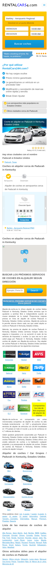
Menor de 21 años (39, 561)
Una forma (6, 561)
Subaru (18, 545)
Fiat (3, 538)
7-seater (33, 514)
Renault (39, 542)
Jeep (41, 538)
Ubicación (24, 559)
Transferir (20, 561)
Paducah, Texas (11, 162)
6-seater (26, 514)
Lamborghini (7, 540)
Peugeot (25, 542)
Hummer (20, 538)
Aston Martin (17, 533)
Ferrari (43, 535)
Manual (34, 518)
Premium (42, 518)
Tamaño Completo (10, 518)
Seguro (5, 559)
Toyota (24, 545)
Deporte (13, 521)
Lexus (29, 540)
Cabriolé (43, 516)
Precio (13, 561)
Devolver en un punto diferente (21, 23)
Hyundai (28, 538)
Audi (25, 533)
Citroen (22, 535)
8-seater (41, 514)
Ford (8, 538)
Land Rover (19, 540)
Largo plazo (34, 559)
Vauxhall (32, 545)
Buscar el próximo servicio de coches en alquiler (24, 302)
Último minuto (14, 559)
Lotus (36, 540)
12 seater (23, 516)
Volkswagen (41, 545)
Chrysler (14, 535)
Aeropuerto (8, 180)
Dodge (36, 535)
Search (34, 290)
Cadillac (43, 533)
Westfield (10, 547)
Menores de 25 (8, 564)
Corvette (29, 535)
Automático (33, 516)
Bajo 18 (28, 561)
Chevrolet (6, 535)
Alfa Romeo (6, 533)
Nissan (17, 542)
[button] (22, 252)
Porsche (32, 542)
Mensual (43, 559)
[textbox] (24, 18)
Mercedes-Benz (8, 542)
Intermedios (24, 518)
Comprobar (24, 220)
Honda (13, 538)
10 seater (13, 516)
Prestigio (5, 521)
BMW (37, 533)
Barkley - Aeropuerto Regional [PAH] (20, 228)
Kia (45, 538)
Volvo (4, 547)
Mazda (43, 540)
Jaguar (35, 538)
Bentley (31, 533)
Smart (11, 545)
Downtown (24, 180)
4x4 (20, 514)
